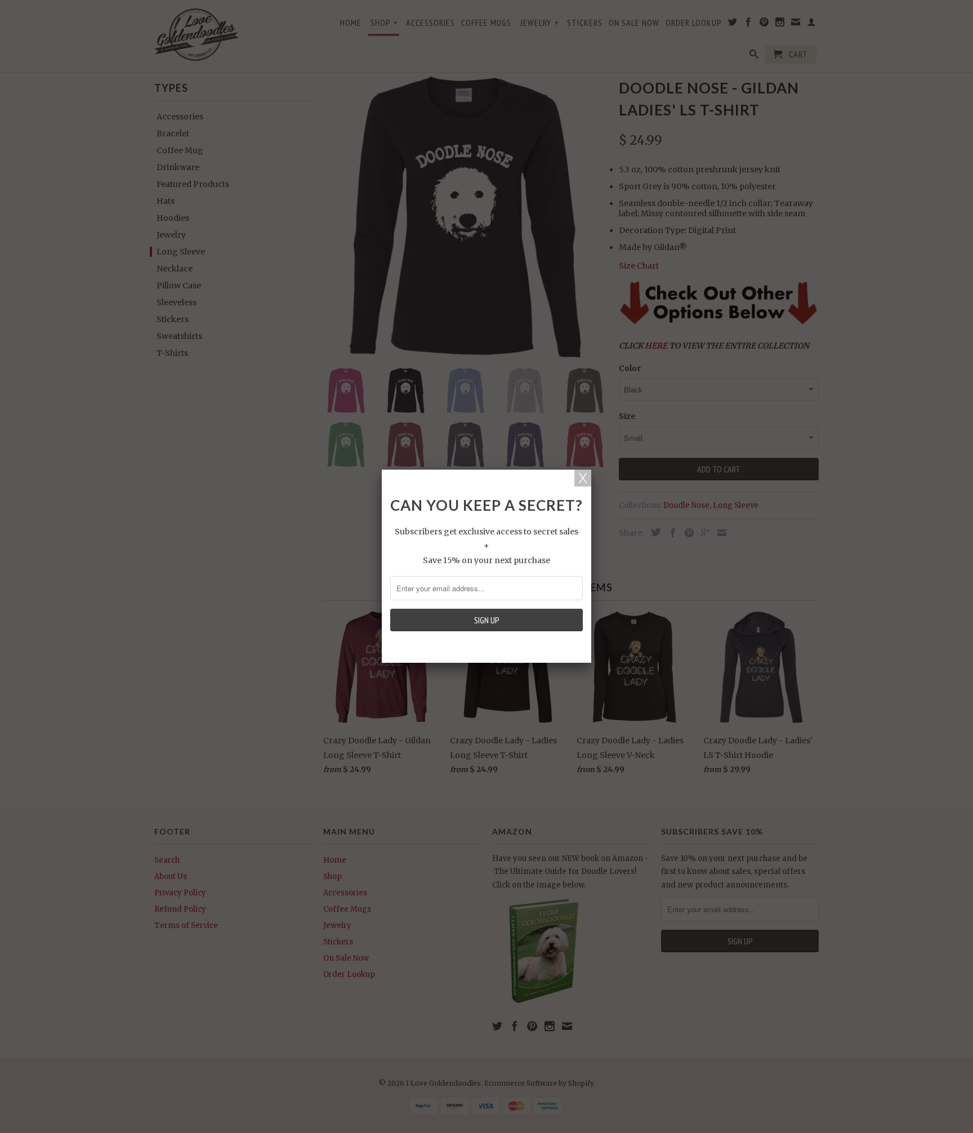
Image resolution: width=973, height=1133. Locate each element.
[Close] (582, 478)
